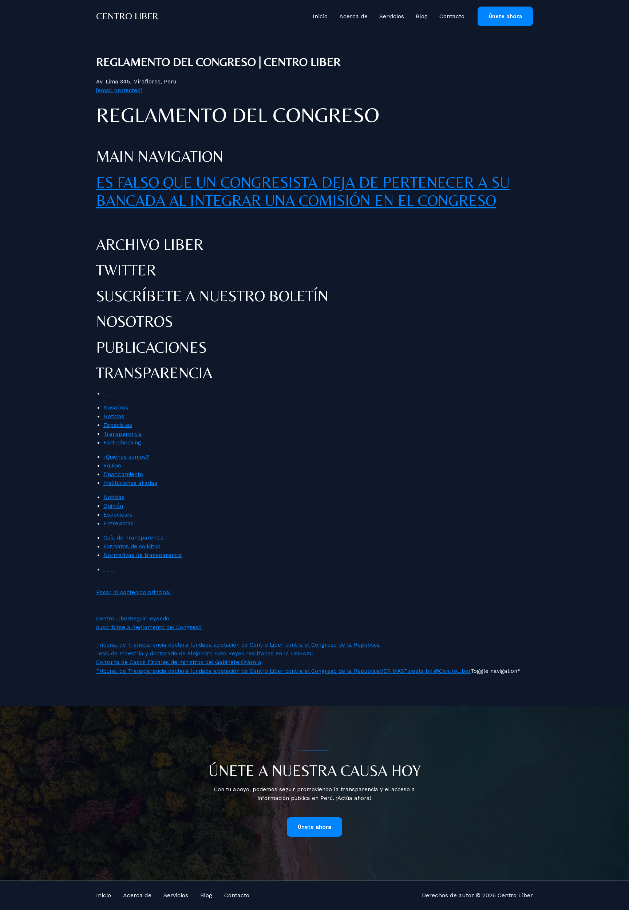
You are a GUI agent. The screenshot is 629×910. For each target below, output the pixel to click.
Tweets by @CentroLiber (437, 671)
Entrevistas (118, 523)
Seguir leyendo (149, 618)
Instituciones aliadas (130, 483)
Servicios (391, 16)
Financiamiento (123, 474)
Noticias (113, 416)
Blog (422, 16)
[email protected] (119, 90)
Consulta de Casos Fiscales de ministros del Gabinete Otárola (178, 662)
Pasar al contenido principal (133, 592)
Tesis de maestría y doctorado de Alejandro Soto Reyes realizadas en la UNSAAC (204, 653)
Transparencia (122, 434)
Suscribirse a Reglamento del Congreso (149, 627)
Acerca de (353, 16)
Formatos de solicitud (132, 546)
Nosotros (115, 407)
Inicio (320, 16)
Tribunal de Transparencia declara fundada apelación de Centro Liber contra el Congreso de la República (238, 645)
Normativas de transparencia (142, 555)
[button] (505, 17)
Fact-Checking (122, 442)
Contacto (451, 16)
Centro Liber (127, 16)
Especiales (117, 425)
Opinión (113, 506)
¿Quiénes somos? (126, 457)
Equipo (112, 465)
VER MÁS (392, 671)
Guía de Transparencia (133, 537)
